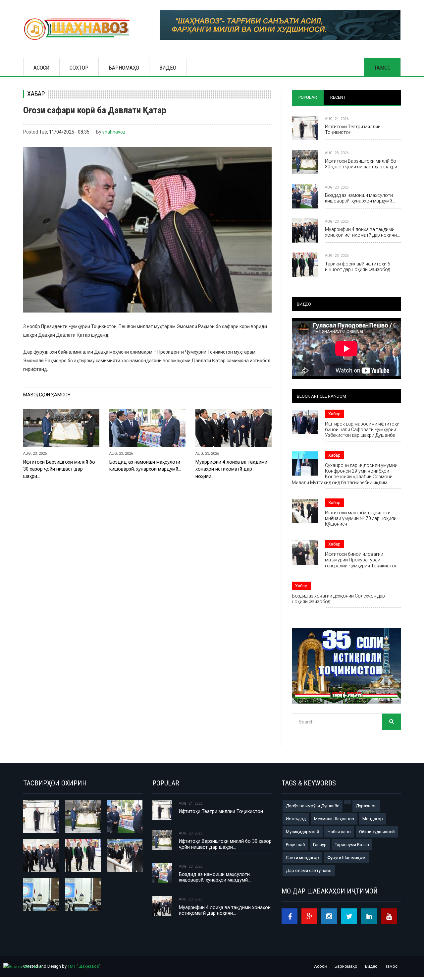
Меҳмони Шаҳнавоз (334, 818)
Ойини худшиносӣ (377, 831)
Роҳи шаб (295, 844)
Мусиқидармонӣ (302, 831)
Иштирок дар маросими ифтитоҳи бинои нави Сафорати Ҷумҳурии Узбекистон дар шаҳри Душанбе (362, 429)
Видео (167, 67)
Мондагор (372, 818)
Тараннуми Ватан (352, 844)
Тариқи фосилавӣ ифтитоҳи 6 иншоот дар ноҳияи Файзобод (357, 266)
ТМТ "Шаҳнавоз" (84, 966)
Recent (337, 97)
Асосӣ (41, 67)
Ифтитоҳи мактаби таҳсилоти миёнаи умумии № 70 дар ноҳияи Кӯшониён (361, 518)
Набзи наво (339, 831)
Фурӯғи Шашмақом (346, 857)
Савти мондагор (302, 857)
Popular (307, 97)
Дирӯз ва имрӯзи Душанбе (312, 805)
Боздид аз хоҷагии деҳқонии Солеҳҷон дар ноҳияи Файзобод (338, 598)
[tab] (308, 97)
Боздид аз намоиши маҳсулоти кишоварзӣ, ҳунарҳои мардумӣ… (145, 465)
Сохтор (79, 67)
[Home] (80, 29)
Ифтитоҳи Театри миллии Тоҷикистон (353, 129)
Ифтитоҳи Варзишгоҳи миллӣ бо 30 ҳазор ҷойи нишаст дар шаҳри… (59, 469)
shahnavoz (114, 132)
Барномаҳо (124, 67)
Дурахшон (366, 805)
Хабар (36, 94)
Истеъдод (296, 818)
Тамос (382, 67)
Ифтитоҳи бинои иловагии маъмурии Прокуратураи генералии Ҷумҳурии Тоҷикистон (361, 559)
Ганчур (320, 844)
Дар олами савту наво (309, 870)
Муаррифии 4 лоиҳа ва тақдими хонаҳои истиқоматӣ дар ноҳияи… (231, 469)
